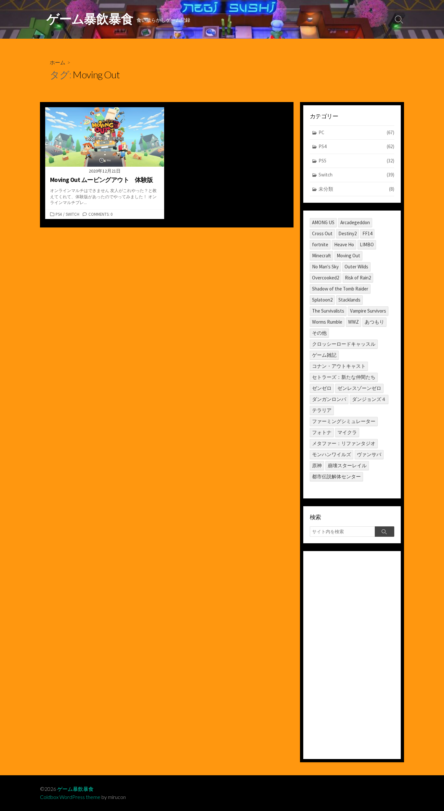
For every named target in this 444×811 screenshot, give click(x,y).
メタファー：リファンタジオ (343, 443)
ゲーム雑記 (324, 355)
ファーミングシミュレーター (343, 421)
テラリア (322, 410)
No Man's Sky (325, 267)
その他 (319, 333)
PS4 (59, 214)
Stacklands (349, 300)
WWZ (353, 322)
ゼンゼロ (322, 388)
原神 (317, 465)
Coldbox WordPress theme (70, 797)
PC (356, 132)
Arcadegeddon (355, 222)
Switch (72, 214)
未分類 (356, 189)
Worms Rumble (327, 322)
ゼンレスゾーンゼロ (359, 388)
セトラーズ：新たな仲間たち (343, 377)
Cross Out (322, 233)
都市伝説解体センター (336, 476)
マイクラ (347, 432)
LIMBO (367, 244)
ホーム (57, 62)
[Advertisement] (352, 655)
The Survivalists (328, 311)
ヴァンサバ (369, 454)
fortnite (320, 244)
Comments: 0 (100, 214)
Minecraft (321, 255)
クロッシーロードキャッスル (343, 344)
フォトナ (322, 432)
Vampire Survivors (368, 311)
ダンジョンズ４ (369, 399)
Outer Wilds (356, 267)
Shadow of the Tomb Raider (340, 289)
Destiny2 (347, 233)
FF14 (367, 233)
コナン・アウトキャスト (339, 366)
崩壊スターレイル (347, 465)
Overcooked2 (325, 278)
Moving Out (348, 255)
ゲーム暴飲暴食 (75, 789)
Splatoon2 (322, 300)
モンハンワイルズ (331, 454)
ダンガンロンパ (329, 399)
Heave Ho (344, 244)
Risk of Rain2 (358, 278)
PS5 (356, 161)
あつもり (374, 322)
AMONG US (323, 222)
